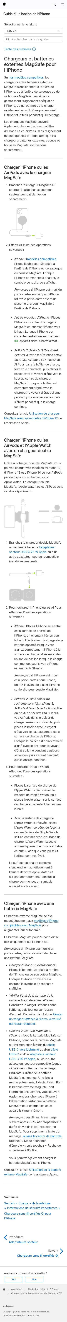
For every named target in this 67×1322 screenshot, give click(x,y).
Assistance (16, 1289)
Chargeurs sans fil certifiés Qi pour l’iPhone (27, 1216)
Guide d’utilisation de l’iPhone (26, 14)
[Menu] (62, 4)
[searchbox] (33, 39)
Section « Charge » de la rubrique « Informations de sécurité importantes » (32, 1205)
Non (34, 1279)
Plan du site (33, 1315)
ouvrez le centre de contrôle (42, 1136)
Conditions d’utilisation (13, 1315)
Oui (13, 1279)
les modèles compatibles (27, 77)
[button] (54, 4)
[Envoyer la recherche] (8, 39)
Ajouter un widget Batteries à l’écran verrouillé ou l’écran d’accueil (35, 1018)
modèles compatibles (41, 259)
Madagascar (8, 1306)
